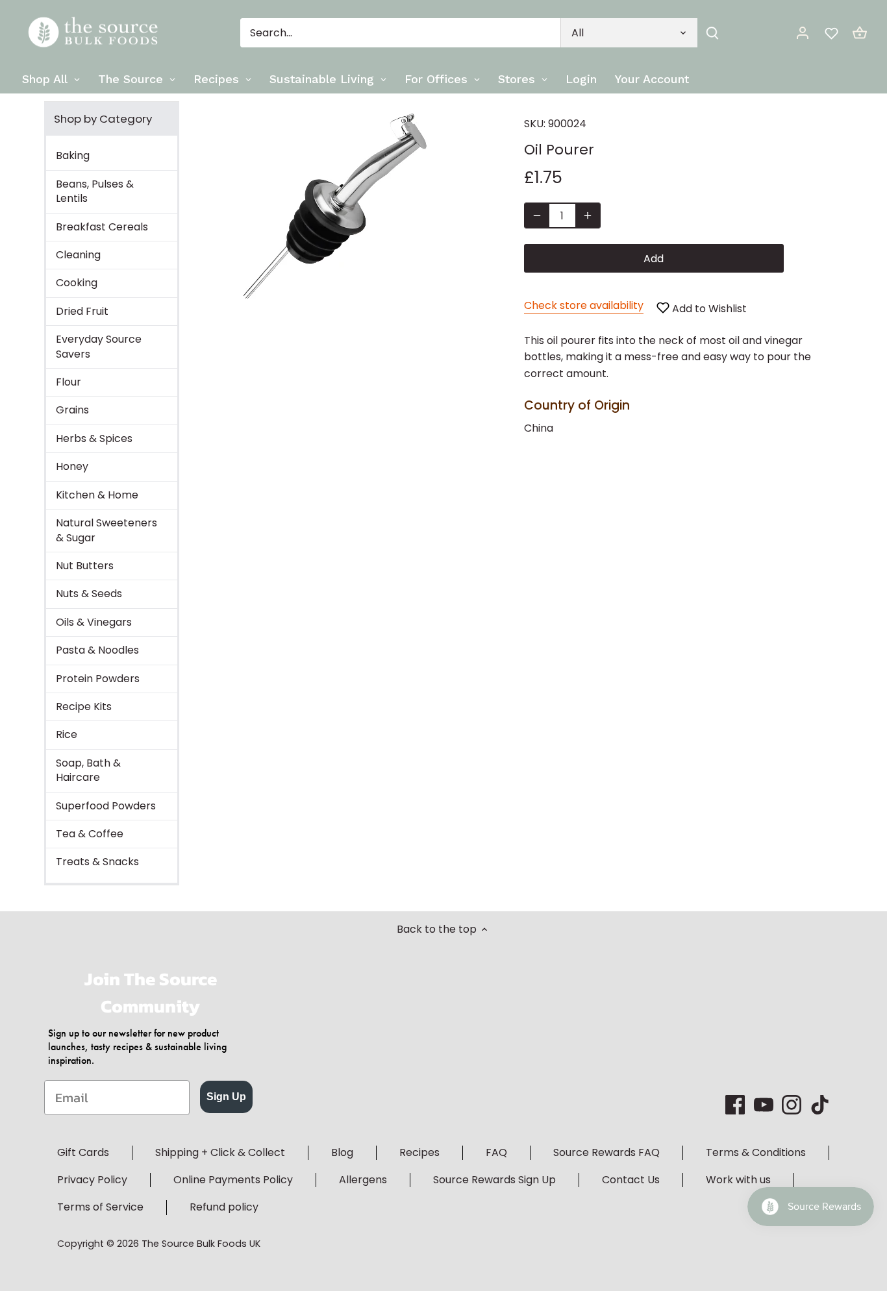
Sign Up (226, 1096)
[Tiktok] (820, 1104)
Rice (66, 734)
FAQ (496, 1152)
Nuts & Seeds (89, 593)
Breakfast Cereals (102, 226)
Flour (68, 382)
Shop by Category (103, 119)
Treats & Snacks (97, 861)
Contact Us (631, 1179)
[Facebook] (735, 1104)
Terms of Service (100, 1206)
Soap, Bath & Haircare (88, 770)
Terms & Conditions (756, 1152)
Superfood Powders (106, 805)
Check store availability (583, 305)
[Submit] (712, 32)
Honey (72, 466)
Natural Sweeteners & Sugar (106, 530)
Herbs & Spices (94, 438)
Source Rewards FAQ (606, 1152)
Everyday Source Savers (99, 346)
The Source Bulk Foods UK (201, 1243)
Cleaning (78, 254)
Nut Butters (85, 565)
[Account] (802, 33)
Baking (73, 155)
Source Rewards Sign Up (494, 1179)
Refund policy (224, 1206)
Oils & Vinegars (94, 622)
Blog (342, 1152)
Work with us (738, 1179)
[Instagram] (791, 1104)
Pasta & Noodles (97, 650)
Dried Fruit (82, 311)
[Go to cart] (860, 33)
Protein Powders (98, 678)
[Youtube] (763, 1104)
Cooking (76, 282)
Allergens (363, 1179)
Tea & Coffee (89, 833)
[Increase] (587, 215)
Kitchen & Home (97, 494)
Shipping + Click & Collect (220, 1152)
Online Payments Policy (233, 1179)
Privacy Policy (92, 1179)
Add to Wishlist (708, 308)
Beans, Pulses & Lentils (95, 191)
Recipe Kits (84, 706)
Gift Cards (83, 1152)
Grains (72, 409)
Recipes (419, 1152)
